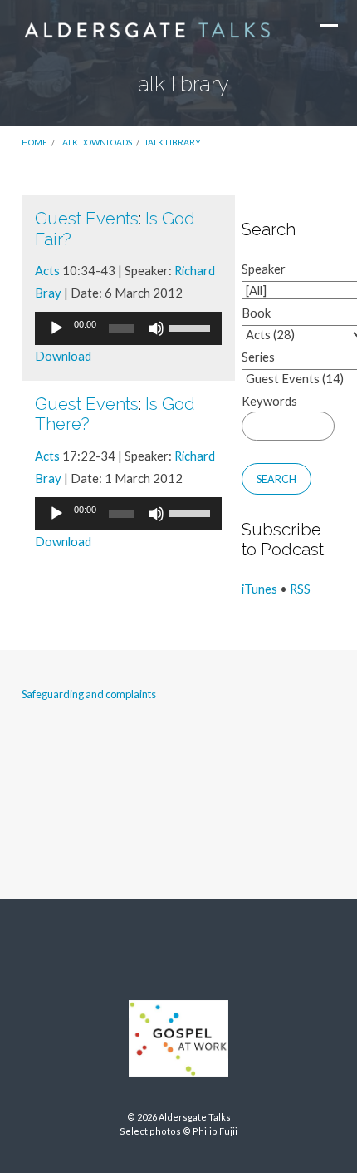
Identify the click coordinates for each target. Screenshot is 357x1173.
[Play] (56, 328)
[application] (128, 328)
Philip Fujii (215, 1131)
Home (34, 142)
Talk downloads (95, 142)
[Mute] (156, 328)
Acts (47, 270)
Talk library (172, 142)
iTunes (259, 588)
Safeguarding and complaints (89, 694)
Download (63, 355)
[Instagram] (178, 951)
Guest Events (87, 219)
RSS (300, 588)
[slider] (191, 327)
